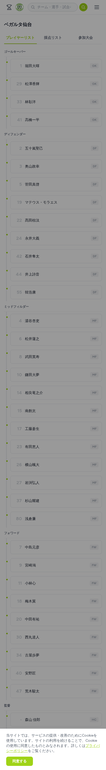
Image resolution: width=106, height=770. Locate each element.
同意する (19, 761)
